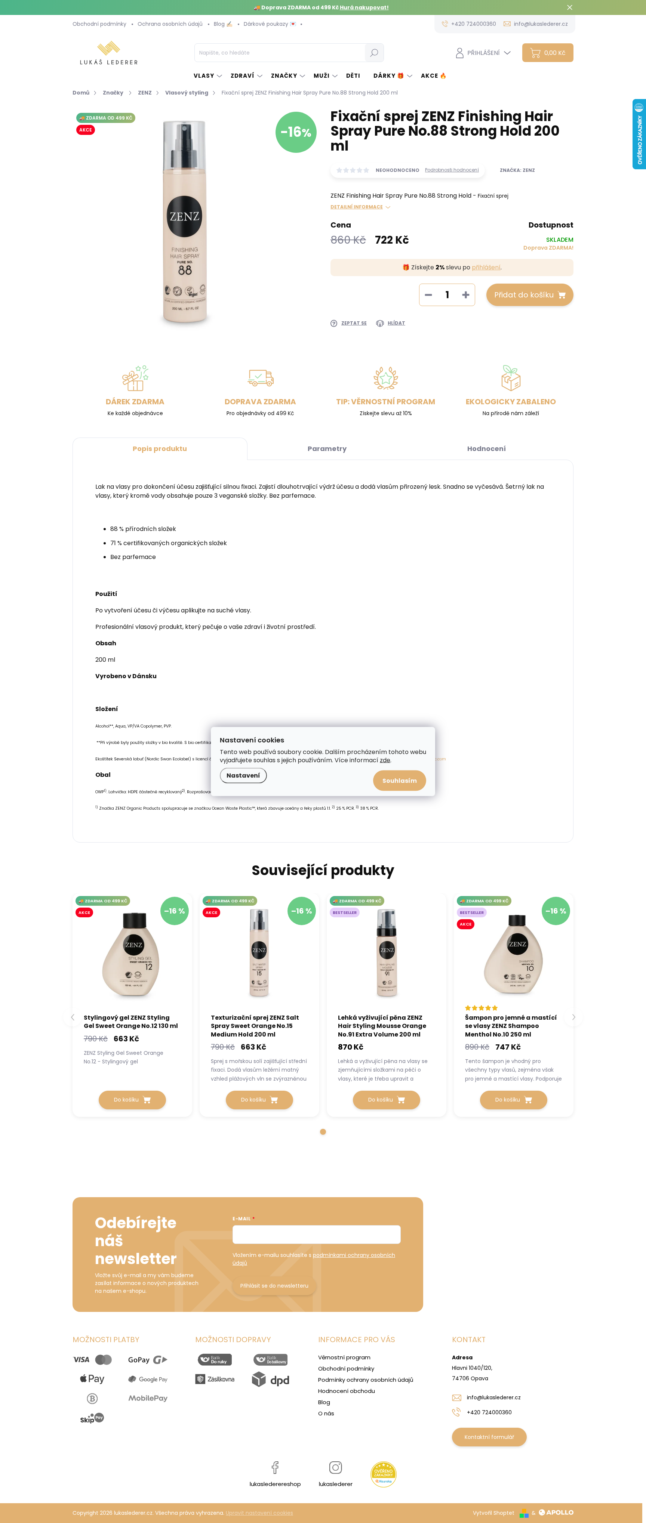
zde (385, 760)
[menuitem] (208, 75)
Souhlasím (399, 780)
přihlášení (486, 267)
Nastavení (243, 775)
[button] (323, 1131)
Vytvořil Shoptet (493, 1513)
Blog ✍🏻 (223, 24)
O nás (326, 1413)
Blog (324, 1402)
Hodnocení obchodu (346, 1391)
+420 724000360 (489, 1412)
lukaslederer (336, 1484)
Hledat (374, 52)
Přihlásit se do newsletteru (274, 1285)
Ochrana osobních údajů (170, 24)
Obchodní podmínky (99, 24)
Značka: (517, 170)
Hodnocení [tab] (486, 448)
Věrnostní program (344, 1357)
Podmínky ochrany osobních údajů (365, 1380)
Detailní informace (356, 207)
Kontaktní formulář (489, 1437)
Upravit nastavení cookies (259, 1513)
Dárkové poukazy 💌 (270, 24)
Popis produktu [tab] (160, 448)
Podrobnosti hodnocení (452, 170)
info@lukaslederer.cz (494, 1397)
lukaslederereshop (275, 1484)
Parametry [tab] (327, 448)
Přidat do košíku (524, 295)
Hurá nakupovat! (364, 7)
